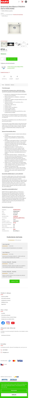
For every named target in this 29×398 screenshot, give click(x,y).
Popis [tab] (3, 85)
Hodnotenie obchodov (5, 335)
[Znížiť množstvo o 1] (5, 60)
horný (14, 222)
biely (14, 229)
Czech (5, 364)
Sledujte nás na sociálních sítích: (7, 319)
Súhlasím (14, 394)
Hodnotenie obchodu (14, 237)
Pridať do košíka (12, 59)
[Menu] (26, 1)
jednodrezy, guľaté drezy (18, 218)
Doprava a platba (4, 296)
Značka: (5, 16)
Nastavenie (14, 390)
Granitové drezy (16, 209)
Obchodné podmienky (5, 298)
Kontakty (3, 313)
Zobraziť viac (14, 281)
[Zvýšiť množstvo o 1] (5, 58)
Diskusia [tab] (12, 85)
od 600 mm (15, 216)
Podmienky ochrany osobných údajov (8, 317)
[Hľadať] (19, 1)
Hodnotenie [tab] (7, 85)
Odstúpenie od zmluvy (5, 300)
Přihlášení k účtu (4, 302)
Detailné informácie (4, 72)
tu (6, 387)
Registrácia (3, 304)
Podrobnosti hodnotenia (18, 14)
